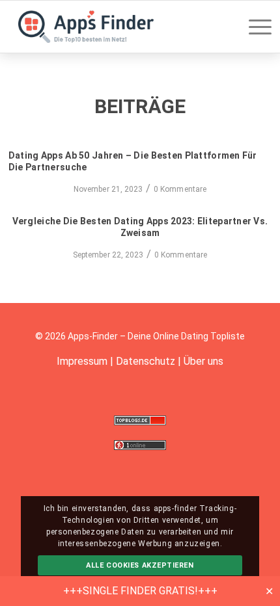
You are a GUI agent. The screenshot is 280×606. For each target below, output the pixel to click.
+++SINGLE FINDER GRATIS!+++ (140, 591)
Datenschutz (145, 361)
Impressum (82, 361)
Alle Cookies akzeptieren (139, 565)
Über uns (203, 361)
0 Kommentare (180, 189)
